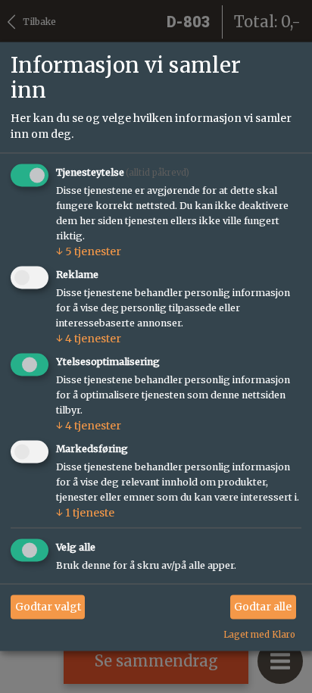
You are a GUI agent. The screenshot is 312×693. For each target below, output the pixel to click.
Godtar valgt (48, 606)
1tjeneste (85, 512)
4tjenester (88, 338)
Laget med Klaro (259, 634)
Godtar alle (263, 606)
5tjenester (88, 251)
